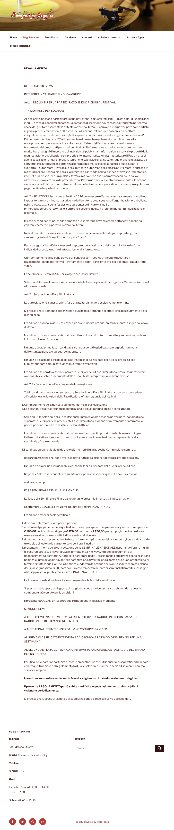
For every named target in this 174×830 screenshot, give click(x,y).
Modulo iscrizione (20, 45)
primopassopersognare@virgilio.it (45, 208)
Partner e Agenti (135, 37)
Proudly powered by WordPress (92, 821)
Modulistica (51, 37)
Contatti (87, 37)
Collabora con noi (108, 37)
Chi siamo (70, 37)
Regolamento (31, 37)
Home (13, 37)
